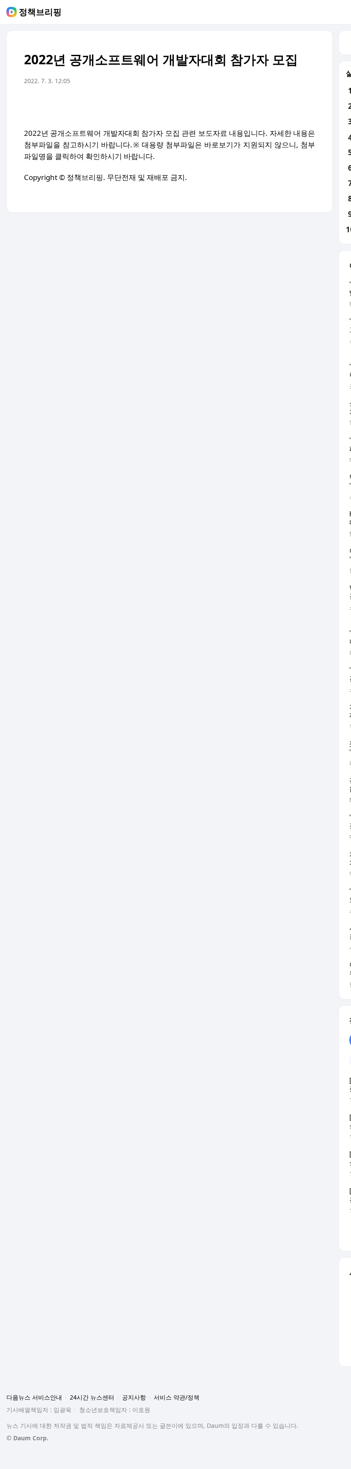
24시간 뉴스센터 (92, 1397)
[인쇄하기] (306, 105)
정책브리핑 (40, 12)
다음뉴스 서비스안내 (34, 1397)
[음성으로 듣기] (255, 105)
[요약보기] (238, 105)
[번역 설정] (272, 105)
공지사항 (134, 1397)
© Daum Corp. (27, 1438)
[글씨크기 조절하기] (289, 105)
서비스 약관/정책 (176, 1397)
